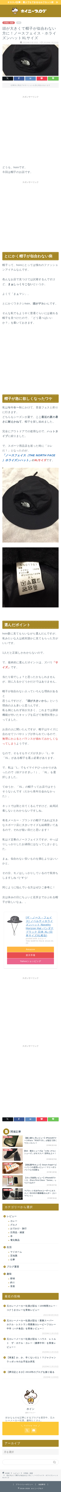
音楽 (12, 1286)
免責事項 (41, 1484)
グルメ (13, 1225)
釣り (12, 1282)
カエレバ (42, 938)
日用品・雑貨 (8, 23)
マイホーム (16, 1252)
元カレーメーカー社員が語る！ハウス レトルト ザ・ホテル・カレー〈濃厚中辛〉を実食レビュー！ (31, 1343)
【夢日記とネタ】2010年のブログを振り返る (31, 1372)
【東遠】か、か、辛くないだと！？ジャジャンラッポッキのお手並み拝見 (31, 1359)
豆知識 (13, 1256)
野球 (12, 1278)
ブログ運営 (13, 1266)
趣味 (9, 1273)
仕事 (12, 1259)
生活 (9, 1247)
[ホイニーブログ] (30, 14)
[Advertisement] (30, 130)
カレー (13, 1221)
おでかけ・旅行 (18, 1228)
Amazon (30, 949)
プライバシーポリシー (24, 1484)
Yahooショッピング (30, 961)
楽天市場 (30, 955)
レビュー (12, 1216)
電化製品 (15, 1240)
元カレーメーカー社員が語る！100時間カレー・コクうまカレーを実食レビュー (32, 1308)
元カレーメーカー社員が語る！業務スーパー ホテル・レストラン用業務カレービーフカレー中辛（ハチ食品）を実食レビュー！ (31, 1324)
